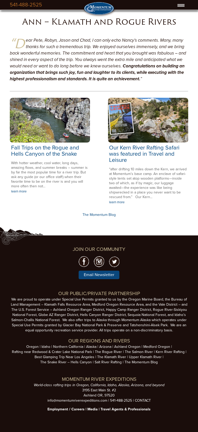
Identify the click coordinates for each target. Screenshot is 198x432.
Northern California (68, 347)
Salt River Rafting (108, 362)
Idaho (46, 347)
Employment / (59, 409)
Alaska (91, 347)
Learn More (49, 120)
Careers (78, 409)
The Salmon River (139, 352)
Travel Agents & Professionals (126, 409)
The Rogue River (108, 352)
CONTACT (143, 400)
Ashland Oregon (127, 347)
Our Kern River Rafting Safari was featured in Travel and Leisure (144, 153)
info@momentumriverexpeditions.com (77, 400)
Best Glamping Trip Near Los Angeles (64, 357)
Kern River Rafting (170, 352)
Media (92, 409)
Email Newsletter (99, 274)
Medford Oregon (156, 347)
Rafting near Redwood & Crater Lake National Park (52, 352)
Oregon (32, 347)
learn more (19, 191)
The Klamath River (111, 357)
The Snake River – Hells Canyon (66, 362)
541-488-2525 (26, 5)
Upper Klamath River (145, 357)
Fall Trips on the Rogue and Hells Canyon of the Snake (45, 150)
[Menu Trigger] (181, 5)
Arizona (105, 347)
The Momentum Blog (99, 215)
